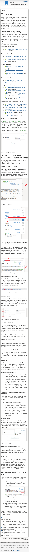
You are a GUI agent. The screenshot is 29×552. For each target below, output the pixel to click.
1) (9, 26)
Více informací (16, 550)
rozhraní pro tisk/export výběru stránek (11, 121)
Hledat (13, 6)
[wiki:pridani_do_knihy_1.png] (14, 189)
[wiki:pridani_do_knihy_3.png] (14, 264)
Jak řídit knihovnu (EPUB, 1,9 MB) (14, 66)
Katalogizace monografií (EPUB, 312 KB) (16, 49)
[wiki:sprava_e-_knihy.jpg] (14, 312)
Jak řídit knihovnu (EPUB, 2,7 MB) (14, 70)
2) (20, 385)
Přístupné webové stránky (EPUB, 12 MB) (16, 94)
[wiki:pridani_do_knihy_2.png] (14, 223)
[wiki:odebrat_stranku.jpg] (14, 289)
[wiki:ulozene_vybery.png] (14, 141)
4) (10, 466)
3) (1, 527)
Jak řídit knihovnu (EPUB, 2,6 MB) (14, 73)
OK (11, 550)
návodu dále (23, 130)
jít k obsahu (25, 1)
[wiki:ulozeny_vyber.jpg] (14, 434)
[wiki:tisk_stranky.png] (16, 491)
